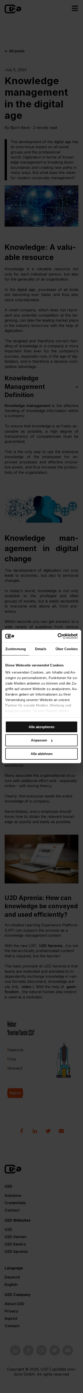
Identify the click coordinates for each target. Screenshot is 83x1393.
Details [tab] (40, 649)
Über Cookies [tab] (67, 649)
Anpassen (39, 740)
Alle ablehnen (42, 754)
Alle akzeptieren (41, 727)
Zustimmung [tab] (15, 649)
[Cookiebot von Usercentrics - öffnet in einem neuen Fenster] (58, 636)
